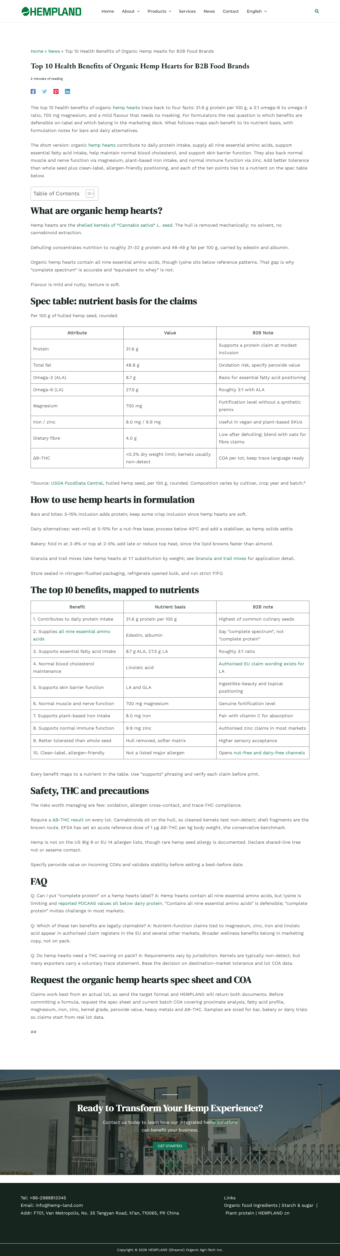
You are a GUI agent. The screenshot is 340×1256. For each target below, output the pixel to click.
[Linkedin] (67, 91)
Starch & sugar (297, 1205)
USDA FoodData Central (77, 483)
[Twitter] (44, 91)
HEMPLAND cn (273, 1212)
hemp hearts (126, 107)
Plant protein (240, 1212)
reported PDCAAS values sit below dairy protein (110, 903)
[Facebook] (33, 91)
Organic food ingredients (251, 1205)
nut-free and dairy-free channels (269, 752)
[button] (137, 11)
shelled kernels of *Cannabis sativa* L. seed (124, 225)
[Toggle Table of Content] (87, 193)
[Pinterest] (56, 91)
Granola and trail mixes (220, 558)
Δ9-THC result (68, 819)
